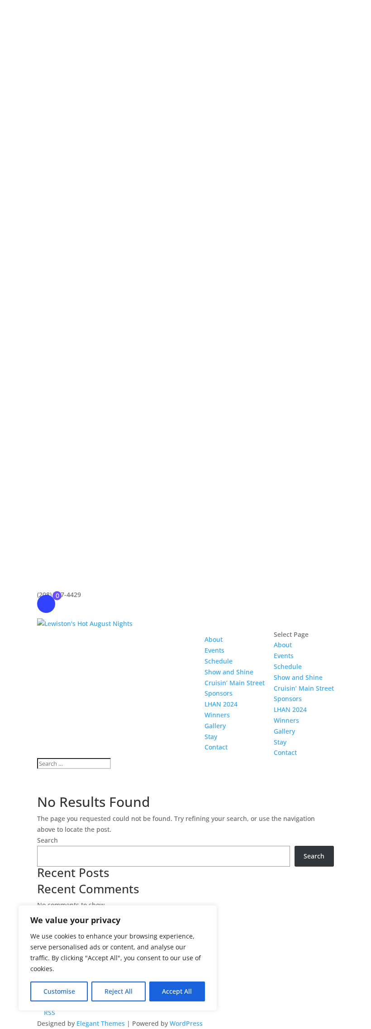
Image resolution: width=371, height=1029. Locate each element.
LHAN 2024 (221, 704)
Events (214, 650)
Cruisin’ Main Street (235, 682)
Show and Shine (229, 672)
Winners (217, 715)
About (214, 639)
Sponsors (219, 693)
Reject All (119, 991)
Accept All (177, 991)
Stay (211, 736)
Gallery (215, 725)
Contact (216, 747)
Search (47, 840)
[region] (117, 958)
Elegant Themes (100, 1023)
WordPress (186, 1023)
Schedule (219, 661)
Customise (59, 991)
